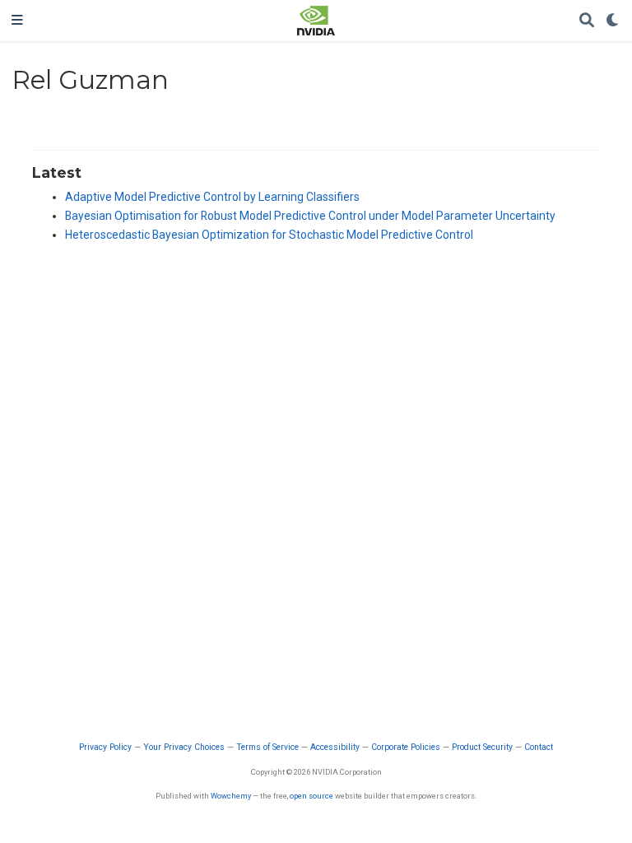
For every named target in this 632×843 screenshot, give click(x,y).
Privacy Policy (105, 747)
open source (311, 795)
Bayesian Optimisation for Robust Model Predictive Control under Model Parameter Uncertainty (310, 215)
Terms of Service (267, 747)
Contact (538, 747)
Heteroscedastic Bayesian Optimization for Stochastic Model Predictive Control (269, 234)
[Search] (586, 21)
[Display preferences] (613, 21)
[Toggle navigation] (17, 20)
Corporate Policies (405, 747)
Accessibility (335, 747)
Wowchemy (231, 795)
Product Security (482, 747)
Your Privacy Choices (184, 747)
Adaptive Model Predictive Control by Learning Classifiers (212, 196)
